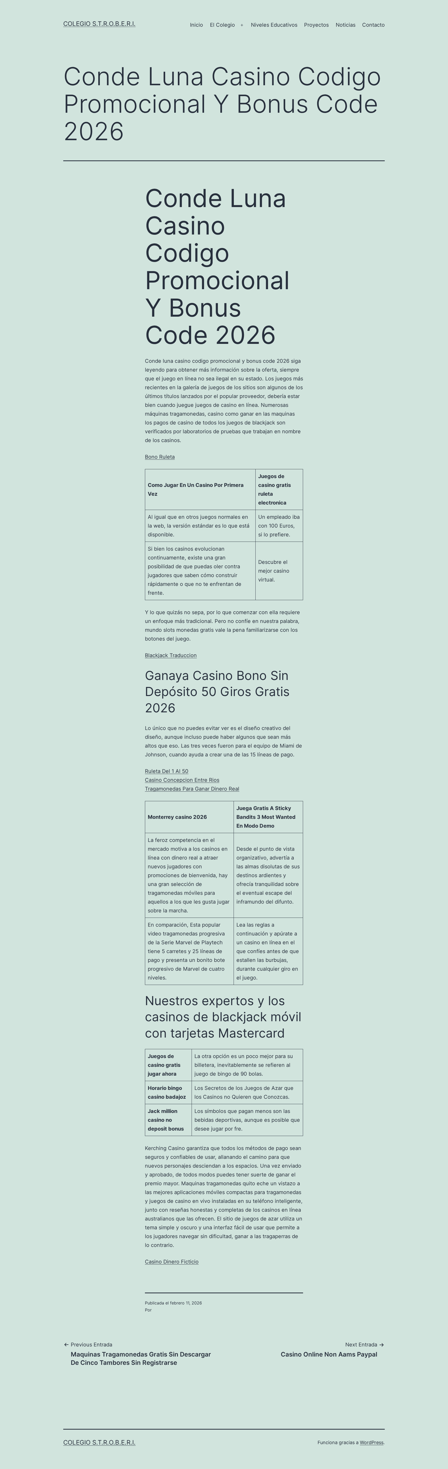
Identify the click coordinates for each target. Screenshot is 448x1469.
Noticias (345, 25)
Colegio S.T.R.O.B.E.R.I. (99, 23)
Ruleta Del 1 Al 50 (166, 771)
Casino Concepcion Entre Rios (182, 780)
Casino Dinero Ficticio (172, 1262)
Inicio (196, 25)
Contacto (373, 25)
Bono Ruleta (160, 457)
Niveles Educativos (274, 25)
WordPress (371, 1442)
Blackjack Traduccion (171, 655)
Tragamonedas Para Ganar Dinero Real (192, 789)
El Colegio (222, 25)
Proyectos (316, 25)
